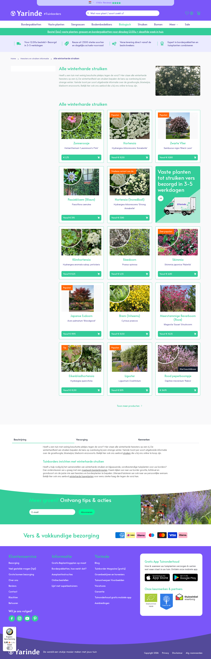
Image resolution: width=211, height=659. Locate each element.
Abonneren (86, 512)
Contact (13, 591)
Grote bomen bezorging (21, 574)
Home (13, 59)
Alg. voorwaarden (194, 653)
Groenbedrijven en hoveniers (109, 574)
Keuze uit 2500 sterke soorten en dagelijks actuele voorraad (88, 43)
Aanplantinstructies (62, 574)
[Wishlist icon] (98, 115)
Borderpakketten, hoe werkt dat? (69, 568)
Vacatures (100, 585)
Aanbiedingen (102, 603)
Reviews (12, 585)
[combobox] (122, 13)
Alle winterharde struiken (66, 59)
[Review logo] (166, 602)
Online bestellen (60, 580)
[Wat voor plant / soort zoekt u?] (88, 13)
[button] (198, 13)
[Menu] (14, 628)
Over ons (13, 580)
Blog (97, 562)
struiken (127, 453)
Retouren (13, 603)
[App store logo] (157, 577)
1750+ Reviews (104, 3)
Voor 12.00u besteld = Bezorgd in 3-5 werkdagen (40, 43)
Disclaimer (177, 653)
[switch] (9, 648)
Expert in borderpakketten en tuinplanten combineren (183, 43)
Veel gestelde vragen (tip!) (22, 568)
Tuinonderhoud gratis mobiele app (113, 597)
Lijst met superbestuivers (64, 585)
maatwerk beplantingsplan (94, 470)
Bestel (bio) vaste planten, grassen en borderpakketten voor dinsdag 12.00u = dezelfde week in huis (105, 31)
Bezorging (14, 562)
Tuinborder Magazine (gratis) (110, 568)
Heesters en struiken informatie (35, 59)
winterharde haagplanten (81, 476)
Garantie (99, 591)
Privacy (165, 653)
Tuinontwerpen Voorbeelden (109, 580)
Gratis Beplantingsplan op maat (69, 562)
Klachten (13, 597)
